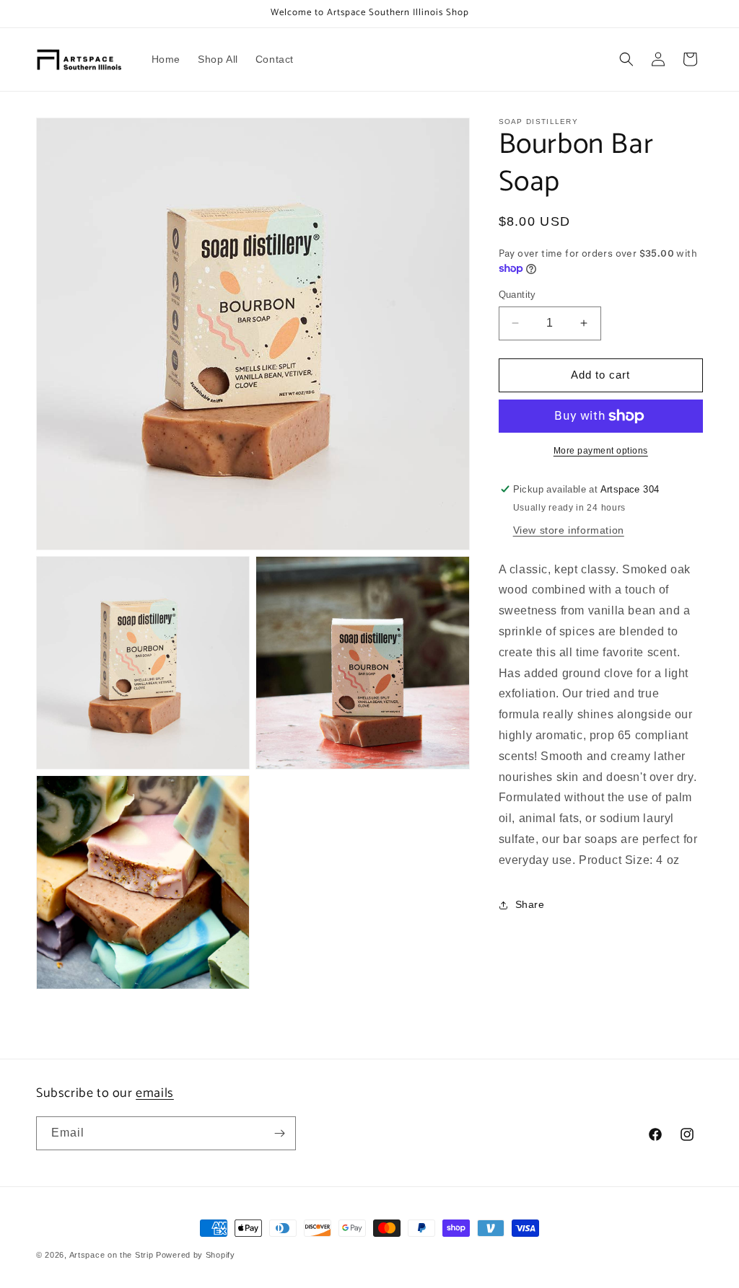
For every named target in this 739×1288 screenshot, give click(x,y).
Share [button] (530, 904)
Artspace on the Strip (111, 1254)
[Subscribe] (279, 1133)
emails (155, 1093)
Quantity (517, 294)
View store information (568, 530)
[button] (626, 59)
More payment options (601, 451)
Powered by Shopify (195, 1254)
